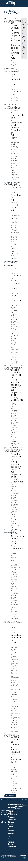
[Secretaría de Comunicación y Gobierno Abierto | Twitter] (5, 822)
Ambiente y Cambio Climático (11, 835)
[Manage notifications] (24, 858)
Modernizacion (12, 846)
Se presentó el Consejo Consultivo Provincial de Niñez (16, 634)
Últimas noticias (24, 806)
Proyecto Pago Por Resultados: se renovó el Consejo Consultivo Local (17, 82)
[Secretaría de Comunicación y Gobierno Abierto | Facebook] (2, 822)
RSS (2, 853)
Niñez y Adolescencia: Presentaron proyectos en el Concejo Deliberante (18, 541)
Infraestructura (12, 819)
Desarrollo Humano (14, 262)
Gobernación (12, 807)
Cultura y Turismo (13, 19)
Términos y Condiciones (6, 851)
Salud (12, 105)
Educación (11, 823)
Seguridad (11, 824)
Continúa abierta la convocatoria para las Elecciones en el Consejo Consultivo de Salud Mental (17, 122)
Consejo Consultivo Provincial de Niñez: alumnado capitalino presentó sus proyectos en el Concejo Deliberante (17, 385)
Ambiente (13, 68)
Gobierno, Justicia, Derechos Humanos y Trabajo (11, 841)
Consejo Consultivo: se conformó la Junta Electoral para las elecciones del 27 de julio (16, 751)
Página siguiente (10, 795)
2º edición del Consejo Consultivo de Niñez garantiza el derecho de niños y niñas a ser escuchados (17, 283)
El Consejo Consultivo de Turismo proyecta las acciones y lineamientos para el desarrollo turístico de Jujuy (17, 40)
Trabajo (10, 813)
